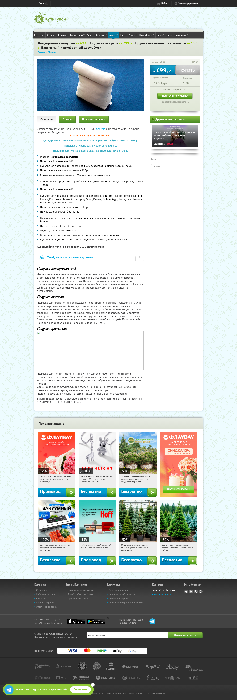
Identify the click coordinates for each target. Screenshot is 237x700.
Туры (123, 35)
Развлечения (77, 35)
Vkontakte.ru (191, 591)
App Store (76, 621)
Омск (41, 3)
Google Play (96, 621)
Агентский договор (119, 589)
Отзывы (67, 119)
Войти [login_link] (164, 3)
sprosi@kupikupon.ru (164, 590)
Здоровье (63, 35)
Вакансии (41, 598)
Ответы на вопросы (46, 606)
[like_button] (193, 62)
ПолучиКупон (147, 35)
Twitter (196, 591)
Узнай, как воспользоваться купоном (70, 257)
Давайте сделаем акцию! (80, 589)
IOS (88, 129)
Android (101, 129)
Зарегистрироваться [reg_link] (188, 3)
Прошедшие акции (77, 598)
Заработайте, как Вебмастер (82, 594)
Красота (51, 35)
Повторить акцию (175, 96)
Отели (160, 35)
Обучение (101, 35)
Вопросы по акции (93, 119)
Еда (42, 35)
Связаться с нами (161, 594)
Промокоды (182, 35)
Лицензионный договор (122, 594)
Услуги (133, 35)
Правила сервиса (45, 602)
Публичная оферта (119, 598)
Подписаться (80, 689)
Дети (170, 35)
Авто (90, 35)
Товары (113, 35)
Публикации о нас (46, 594)
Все (36, 35)
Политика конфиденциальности (126, 602)
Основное (46, 119)
